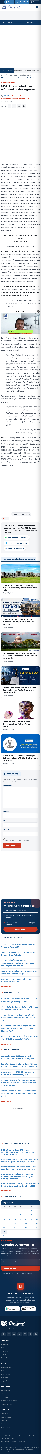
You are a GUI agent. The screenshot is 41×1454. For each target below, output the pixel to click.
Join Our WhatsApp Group (17, 537)
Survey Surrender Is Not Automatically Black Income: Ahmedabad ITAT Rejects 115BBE (18, 1017)
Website (6, 830)
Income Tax (11, 22)
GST (2, 1348)
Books (10, 2)
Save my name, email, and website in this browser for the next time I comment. (19, 840)
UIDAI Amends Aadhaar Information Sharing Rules (18, 87)
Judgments (5, 1397)
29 (31, 1227)
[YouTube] (14, 1334)
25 (9, 1227)
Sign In (35, 2)
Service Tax (30, 22)
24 (4, 1227)
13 (20, 1219)
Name (6, 812)
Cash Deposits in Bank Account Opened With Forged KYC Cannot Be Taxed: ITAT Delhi (18, 1093)
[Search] (38, 22)
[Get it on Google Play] (12, 1308)
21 (26, 1223)
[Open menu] (37, 7)
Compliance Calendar (9, 1401)
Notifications (24, 75)
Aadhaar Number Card (22, 514)
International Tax (7, 1358)
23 (37, 1223)
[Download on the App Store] (28, 1308)
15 (31, 1219)
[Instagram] (25, 1334)
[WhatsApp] (30, 1334)
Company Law (6, 1367)
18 (9, 1223)
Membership (5, 1427)
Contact (4, 1424)
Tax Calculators (6, 1404)
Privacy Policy (5, 1442)
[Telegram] (35, 1334)
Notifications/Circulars (20, 99)
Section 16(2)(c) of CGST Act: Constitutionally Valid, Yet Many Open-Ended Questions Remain (18, 963)
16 (37, 1219)
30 (37, 1227)
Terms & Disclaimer (18, 1442)
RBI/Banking (5, 1374)
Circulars (4, 1394)
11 (9, 1219)
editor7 (7, 96)
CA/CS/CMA (5, 1381)
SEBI (2, 1371)
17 (4, 1223)
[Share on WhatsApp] (19, 106)
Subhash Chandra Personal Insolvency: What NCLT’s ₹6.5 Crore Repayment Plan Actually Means (18, 1083)
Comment (7, 785)
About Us (4, 1414)
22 (31, 1223)
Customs (4, 1351)
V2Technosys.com (7, 1438)
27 (20, 1227)
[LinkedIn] (19, 1334)
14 (26, 1219)
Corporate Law (13, 75)
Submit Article (6, 1417)
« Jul (3, 1235)
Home (3, 22)
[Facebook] (3, 1334)
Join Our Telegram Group (17, 543)
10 (4, 1219)
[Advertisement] (20, 46)
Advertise (4, 1420)
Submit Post (23, 2)
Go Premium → (20, 929)
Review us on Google (16, 549)
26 (15, 1227)
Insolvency (5, 1378)
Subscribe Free (10, 1268)
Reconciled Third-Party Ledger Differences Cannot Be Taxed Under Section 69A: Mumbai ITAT (19, 1028)
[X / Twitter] (9, 1334)
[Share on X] (9, 106)
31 (4, 1231)
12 (15, 1219)
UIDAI (6, 518)
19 (15, 1223)
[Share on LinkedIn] (14, 106)
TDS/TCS (4, 1354)
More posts (6, 987)
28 (26, 1227)
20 (20, 1223)
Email (6, 821)
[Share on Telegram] (24, 106)
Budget (20, 22)
